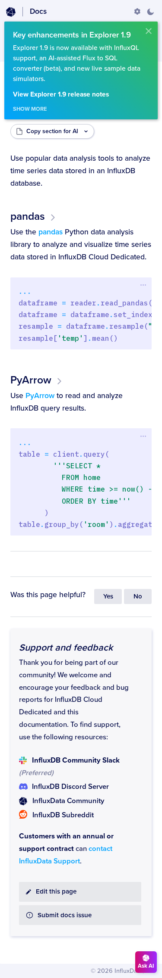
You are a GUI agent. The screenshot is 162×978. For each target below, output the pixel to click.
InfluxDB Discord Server (70, 786)
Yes (108, 596)
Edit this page (56, 892)
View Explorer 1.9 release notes (61, 94)
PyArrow (30, 380)
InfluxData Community (68, 801)
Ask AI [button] (146, 965)
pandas (27, 216)
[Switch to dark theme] (150, 11)
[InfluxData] (11, 12)
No (137, 596)
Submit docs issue (65, 915)
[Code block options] (143, 285)
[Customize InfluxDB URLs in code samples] (137, 11)
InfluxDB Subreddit (63, 815)
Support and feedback (66, 647)
